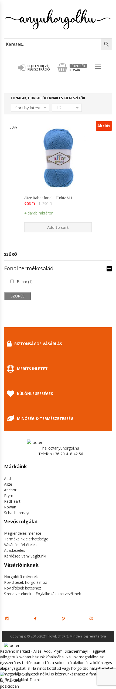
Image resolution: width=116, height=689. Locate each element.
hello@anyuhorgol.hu (60, 448)
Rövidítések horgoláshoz (25, 582)
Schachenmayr (17, 512)
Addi (8, 478)
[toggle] (109, 268)
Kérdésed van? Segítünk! (25, 556)
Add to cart (58, 227)
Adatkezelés (14, 550)
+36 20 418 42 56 (68, 453)
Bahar (25, 281)
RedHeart (12, 501)
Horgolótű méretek (21, 576)
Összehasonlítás (58, 201)
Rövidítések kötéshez (22, 588)
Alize (8, 484)
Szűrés (18, 296)
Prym (8, 495)
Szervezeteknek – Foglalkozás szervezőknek (42, 593)
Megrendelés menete (22, 533)
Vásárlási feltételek (20, 544)
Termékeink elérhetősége (26, 538)
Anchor (10, 489)
